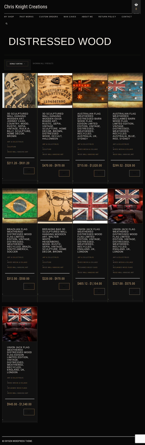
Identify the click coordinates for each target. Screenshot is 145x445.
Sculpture (11, 147)
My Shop (9, 17)
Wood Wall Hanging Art (17, 152)
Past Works (27, 17)
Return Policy (107, 17)
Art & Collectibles (15, 142)
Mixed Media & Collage (88, 149)
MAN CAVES (70, 17)
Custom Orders (48, 17)
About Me (87, 17)
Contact (127, 17)
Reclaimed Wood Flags (87, 267)
